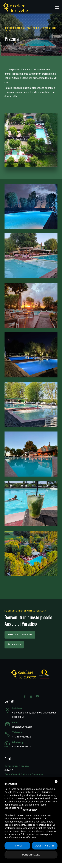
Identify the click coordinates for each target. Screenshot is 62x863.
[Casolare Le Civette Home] (15, 7)
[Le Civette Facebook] (24, 696)
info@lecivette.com (22, 726)
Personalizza (31, 854)
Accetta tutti (44, 845)
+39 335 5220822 (21, 736)
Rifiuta (17, 845)
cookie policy (29, 810)
